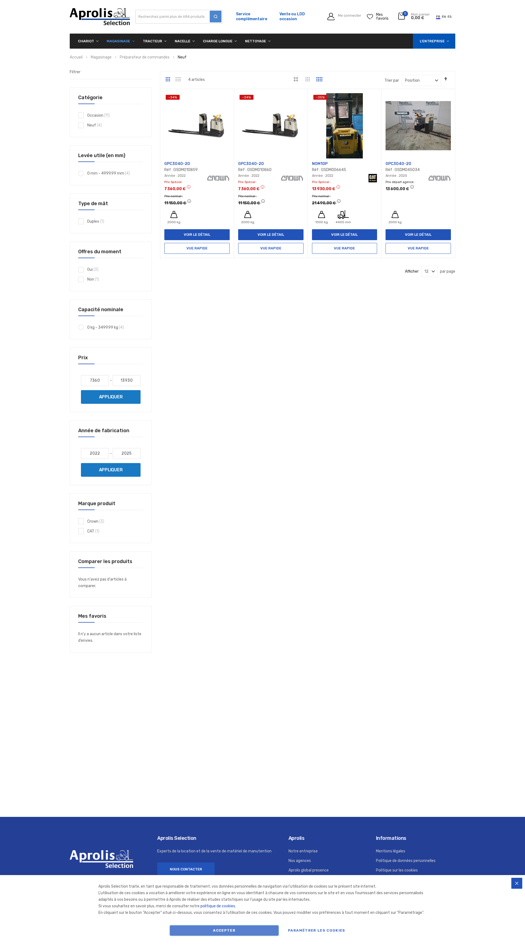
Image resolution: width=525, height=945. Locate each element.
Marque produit (96, 504)
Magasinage (118, 41)
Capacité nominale (100, 310)
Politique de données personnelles (406, 860)
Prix (83, 358)
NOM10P (320, 163)
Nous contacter (186, 869)
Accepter (224, 930)
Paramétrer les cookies (316, 930)
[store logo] (100, 16)
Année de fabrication (103, 431)
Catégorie (90, 98)
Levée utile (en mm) (101, 155)
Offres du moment (99, 252)
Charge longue (217, 41)
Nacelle (182, 41)
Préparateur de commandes (145, 57)
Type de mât (93, 204)
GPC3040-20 (177, 163)
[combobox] (179, 16)
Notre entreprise (303, 851)
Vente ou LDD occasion (292, 16)
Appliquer (111, 396)
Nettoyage (255, 41)
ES (450, 17)
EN (444, 17)
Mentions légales (390, 851)
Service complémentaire (251, 16)
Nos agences (299, 860)
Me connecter (349, 15)
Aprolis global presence (308, 870)
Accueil (76, 57)
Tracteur (152, 41)
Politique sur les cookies (397, 870)
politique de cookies (217, 906)
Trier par (391, 80)
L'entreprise (432, 41)
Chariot (86, 41)
